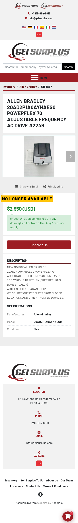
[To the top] (40, 494)
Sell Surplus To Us (31, 480)
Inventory (11, 480)
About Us (52, 480)
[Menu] (34, 77)
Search (68, 66)
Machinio (57, 502)
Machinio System (26, 502)
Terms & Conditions (55, 486)
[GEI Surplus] (39, 372)
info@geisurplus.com (41, 18)
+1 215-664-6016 (41, 13)
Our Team (67, 480)
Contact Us (39, 245)
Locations (16, 486)
